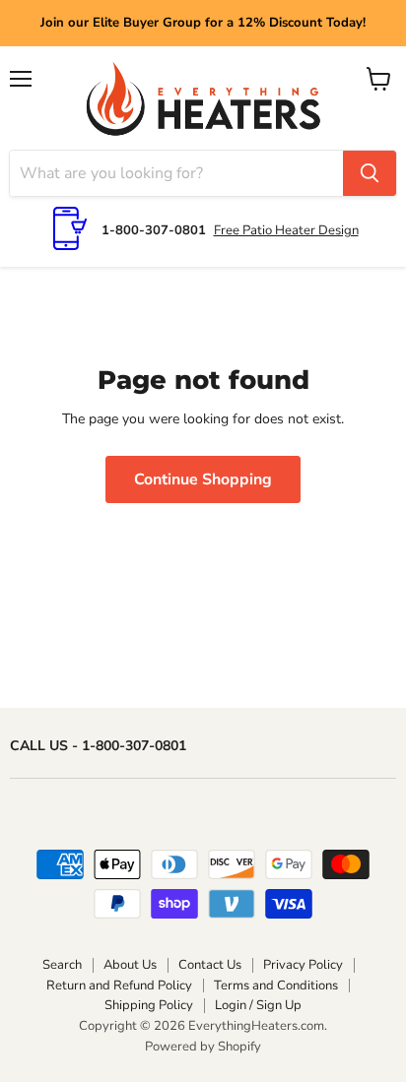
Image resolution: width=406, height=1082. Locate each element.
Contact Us (209, 965)
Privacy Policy (303, 965)
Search (62, 965)
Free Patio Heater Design (286, 230)
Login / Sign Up (258, 1005)
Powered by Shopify (203, 1046)
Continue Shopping (203, 479)
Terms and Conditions (276, 985)
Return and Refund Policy (119, 985)
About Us (130, 965)
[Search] (369, 173)
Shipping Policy (148, 1005)
